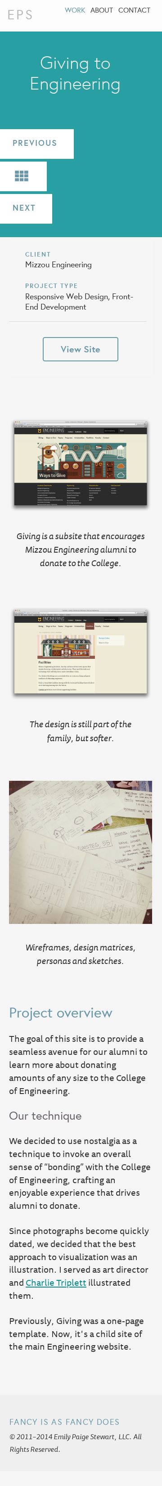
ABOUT (101, 9)
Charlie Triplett (56, 1282)
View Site (80, 349)
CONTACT (134, 9)
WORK (75, 9)
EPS (20, 14)
